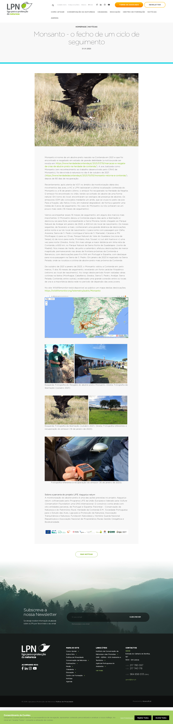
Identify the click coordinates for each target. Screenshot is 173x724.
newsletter (155, 5)
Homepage (81, 27)
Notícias (152, 12)
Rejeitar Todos (143, 718)
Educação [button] (115, 12)
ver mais (99, 670)
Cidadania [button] (103, 12)
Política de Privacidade (75, 657)
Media (83, 5)
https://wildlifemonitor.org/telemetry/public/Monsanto (73, 291)
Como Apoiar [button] (57, 12)
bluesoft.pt (147, 701)
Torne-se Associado (129, 5)
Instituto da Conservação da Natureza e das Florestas (107, 652)
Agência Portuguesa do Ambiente (105, 665)
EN (92, 5)
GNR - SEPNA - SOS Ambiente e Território (108, 659)
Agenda (55, 18)
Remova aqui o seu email (81, 624)
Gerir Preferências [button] (126, 718)
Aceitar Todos (161, 718)
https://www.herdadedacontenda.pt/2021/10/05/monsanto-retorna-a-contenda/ (86, 176)
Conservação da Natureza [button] (81, 12)
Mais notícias (86, 554)
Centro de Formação (134, 12)
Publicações (74, 5)
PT (89, 5)
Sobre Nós (62, 5)
